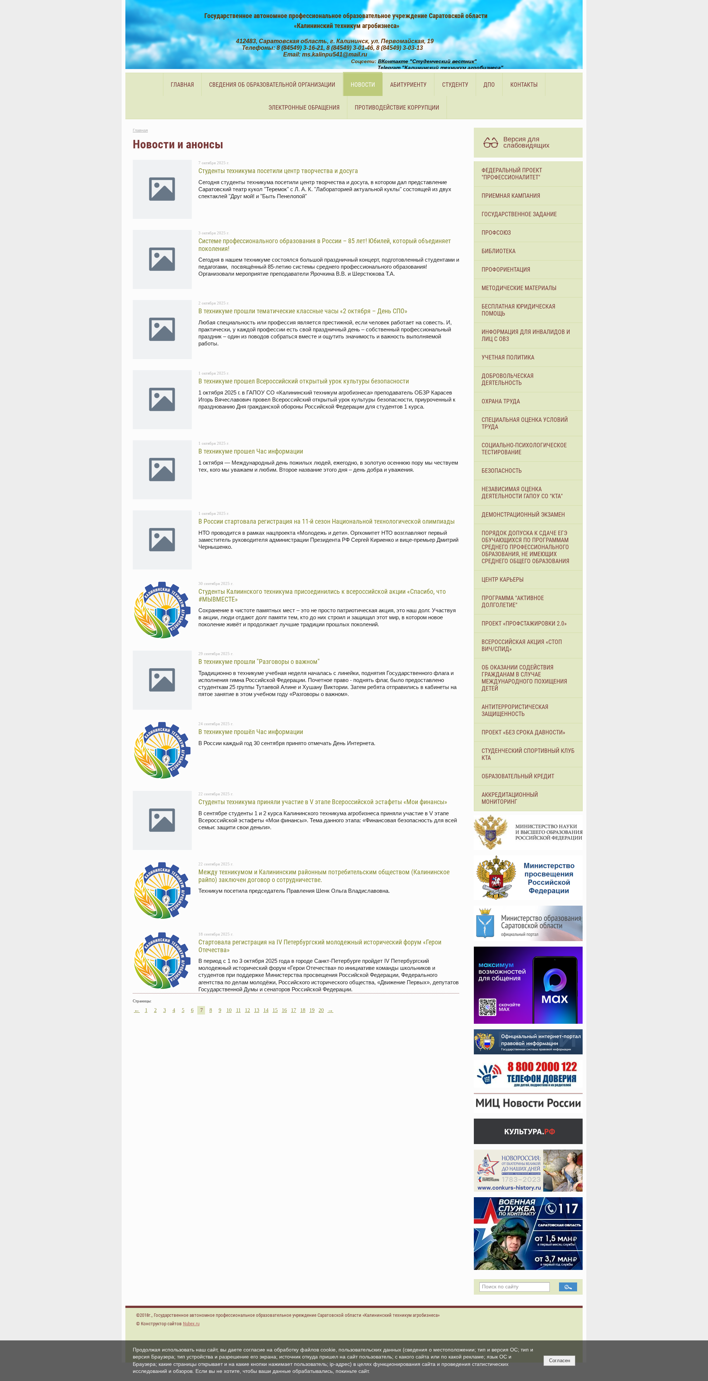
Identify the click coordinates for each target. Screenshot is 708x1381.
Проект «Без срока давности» (523, 732)
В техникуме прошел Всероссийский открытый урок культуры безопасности (303, 381)
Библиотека (499, 251)
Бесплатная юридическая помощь (518, 310)
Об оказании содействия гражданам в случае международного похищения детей (524, 678)
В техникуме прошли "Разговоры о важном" (259, 661)
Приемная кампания (511, 195)
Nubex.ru (191, 1323)
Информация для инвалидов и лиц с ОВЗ (526, 335)
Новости (363, 84)
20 (321, 1010)
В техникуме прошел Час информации (250, 451)
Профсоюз (496, 232)
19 (312, 1010)
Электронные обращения (304, 107)
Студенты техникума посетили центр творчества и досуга (278, 171)
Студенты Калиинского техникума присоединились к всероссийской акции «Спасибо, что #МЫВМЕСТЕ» (322, 595)
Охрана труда (501, 401)
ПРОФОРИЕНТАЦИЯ (506, 269)
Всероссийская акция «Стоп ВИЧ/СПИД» (522, 645)
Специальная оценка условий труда (525, 423)
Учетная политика (508, 357)
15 (275, 1010)
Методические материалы (519, 288)
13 (256, 1010)
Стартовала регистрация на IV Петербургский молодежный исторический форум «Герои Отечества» (319, 945)
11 (238, 1010)
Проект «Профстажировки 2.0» (524, 623)
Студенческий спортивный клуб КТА (528, 754)
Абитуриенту (408, 84)
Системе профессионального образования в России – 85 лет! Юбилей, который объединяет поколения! (324, 244)
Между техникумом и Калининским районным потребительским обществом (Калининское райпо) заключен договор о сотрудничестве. (324, 875)
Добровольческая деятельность (508, 379)
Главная (182, 84)
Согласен (559, 1360)
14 (265, 1010)
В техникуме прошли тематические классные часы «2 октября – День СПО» (302, 311)
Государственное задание (519, 214)
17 (293, 1010)
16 (284, 1010)
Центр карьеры (503, 579)
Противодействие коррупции (397, 107)
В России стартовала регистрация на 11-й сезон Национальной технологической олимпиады (326, 521)
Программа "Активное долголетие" (513, 602)
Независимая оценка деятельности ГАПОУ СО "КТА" (522, 493)
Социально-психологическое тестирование (524, 449)
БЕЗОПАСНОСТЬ (502, 470)
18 (302, 1010)
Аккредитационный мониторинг (510, 798)
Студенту (455, 84)
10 (229, 1010)
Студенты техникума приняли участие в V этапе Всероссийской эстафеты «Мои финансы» (322, 802)
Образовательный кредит (518, 776)
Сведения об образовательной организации (272, 84)
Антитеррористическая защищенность (515, 710)
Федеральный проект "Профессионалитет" (512, 174)
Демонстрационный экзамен (523, 514)
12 (247, 1010)
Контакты (524, 84)
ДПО (489, 84)
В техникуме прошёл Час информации (250, 732)
